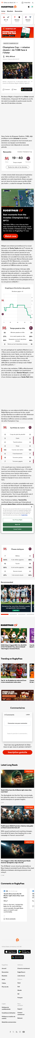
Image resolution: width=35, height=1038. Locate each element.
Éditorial (20, 1018)
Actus (3, 11)
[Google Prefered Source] (25, 90)
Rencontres (18, 11)
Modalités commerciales (9, 1022)
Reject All (17, 524)
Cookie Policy (24, 515)
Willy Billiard (10, 56)
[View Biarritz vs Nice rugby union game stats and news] (17, 20)
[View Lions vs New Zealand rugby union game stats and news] (6, 20)
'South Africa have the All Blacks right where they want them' (14, 895)
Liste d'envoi (21, 976)
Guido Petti (25, 377)
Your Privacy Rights (17, 520)
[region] (17, 519)
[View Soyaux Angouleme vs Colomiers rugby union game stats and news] (28, 20)
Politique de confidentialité (6, 1008)
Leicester (16, 138)
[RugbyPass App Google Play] (24, 952)
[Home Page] (9, 6)
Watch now (10, 236)
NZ (18, 994)
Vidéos (4, 983)
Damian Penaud (22, 373)
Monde (20, 990)
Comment (7, 89)
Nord (19, 983)
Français (20, 997)
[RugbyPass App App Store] (10, 952)
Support (20, 1009)
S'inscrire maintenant (24, 968)
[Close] (32, 507)
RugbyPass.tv (21, 972)
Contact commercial (21, 1013)
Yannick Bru (22, 500)
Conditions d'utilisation (8, 1013)
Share (15, 89)
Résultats (10, 11)
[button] (17, 786)
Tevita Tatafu (14, 248)
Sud (19, 986)
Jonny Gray (12, 504)
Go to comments (10, 919)
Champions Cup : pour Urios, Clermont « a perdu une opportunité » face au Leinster (16, 607)
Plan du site (5, 987)
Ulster (26, 97)
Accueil (4, 968)
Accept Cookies (17, 529)
